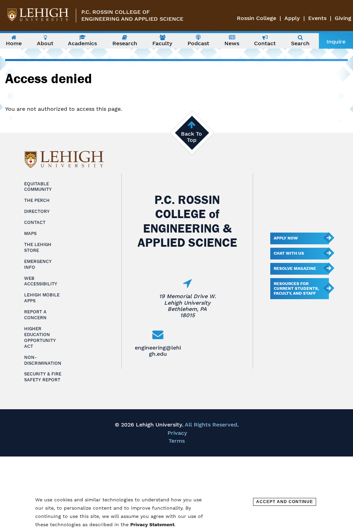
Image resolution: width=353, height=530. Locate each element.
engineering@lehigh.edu (158, 350)
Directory (37, 211)
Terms (177, 441)
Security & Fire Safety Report (42, 376)
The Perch (37, 200)
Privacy (177, 433)
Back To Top (191, 136)
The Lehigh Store (37, 247)
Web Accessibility (40, 281)
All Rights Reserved (211, 424)
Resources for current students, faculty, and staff (296, 288)
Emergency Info (38, 264)
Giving (343, 18)
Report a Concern (35, 314)
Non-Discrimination (42, 360)
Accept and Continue (284, 501)
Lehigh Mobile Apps (42, 297)
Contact (35, 222)
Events (317, 18)
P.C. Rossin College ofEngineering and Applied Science (132, 15)
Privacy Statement (152, 524)
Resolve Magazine (295, 268)
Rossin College (256, 18)
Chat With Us (289, 253)
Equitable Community (38, 186)
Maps (30, 233)
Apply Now (286, 238)
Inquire (335, 41)
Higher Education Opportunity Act (40, 337)
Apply (292, 18)
